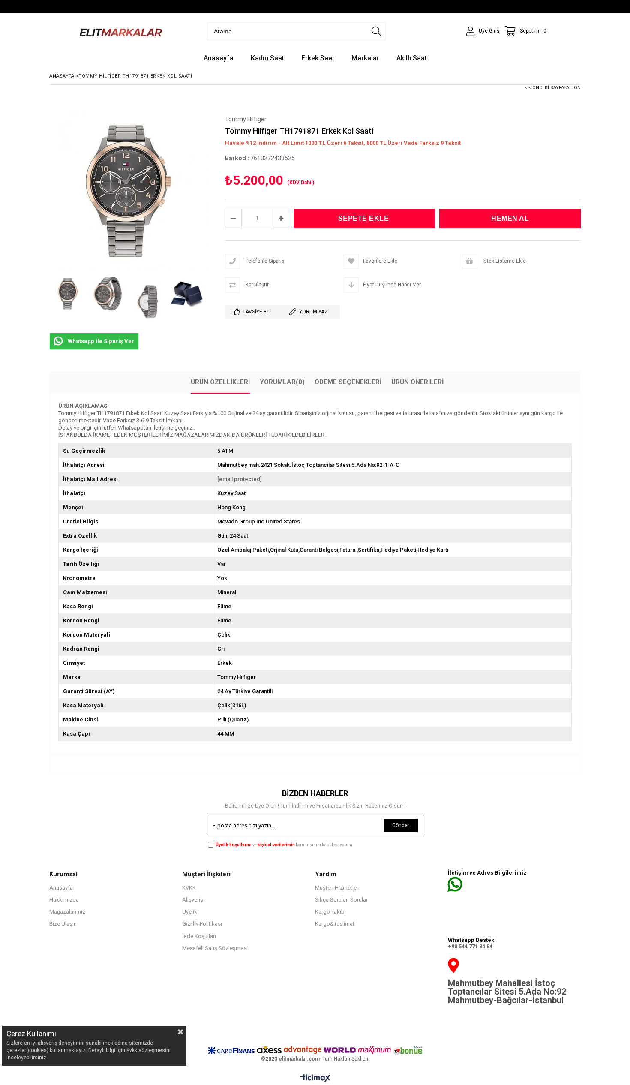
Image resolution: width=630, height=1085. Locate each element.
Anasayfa (61, 887)
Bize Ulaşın (63, 923)
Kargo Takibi (330, 911)
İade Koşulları (199, 936)
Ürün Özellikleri (220, 382)
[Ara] (376, 31)
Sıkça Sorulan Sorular (341, 899)
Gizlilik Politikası (202, 923)
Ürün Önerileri (417, 382)
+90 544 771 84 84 (470, 946)
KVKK (189, 887)
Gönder (400, 825)
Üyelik (189, 911)
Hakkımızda (64, 899)
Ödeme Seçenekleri (348, 382)
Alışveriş (192, 899)
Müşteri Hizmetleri (337, 887)
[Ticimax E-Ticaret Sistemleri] (315, 1078)
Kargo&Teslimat (334, 923)
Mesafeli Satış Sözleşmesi (215, 948)
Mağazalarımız (67, 911)
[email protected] (239, 479)
